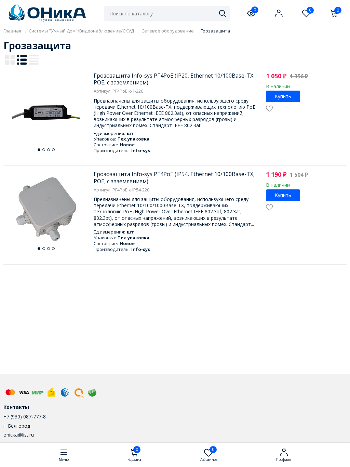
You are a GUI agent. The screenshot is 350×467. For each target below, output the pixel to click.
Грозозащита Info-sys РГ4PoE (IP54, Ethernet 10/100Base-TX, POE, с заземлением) (174, 177)
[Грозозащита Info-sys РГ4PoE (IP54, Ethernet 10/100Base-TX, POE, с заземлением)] (46, 209)
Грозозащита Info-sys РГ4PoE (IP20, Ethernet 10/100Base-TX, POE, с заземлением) (174, 79)
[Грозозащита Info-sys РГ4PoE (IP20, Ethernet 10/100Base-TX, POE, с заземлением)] (46, 110)
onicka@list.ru (18, 434)
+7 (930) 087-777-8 (24, 416)
